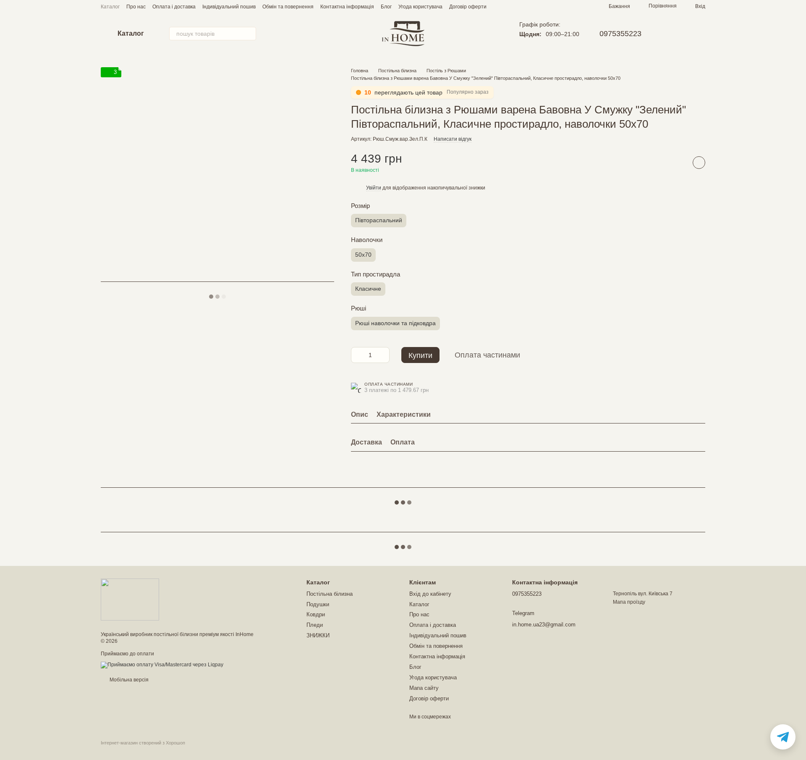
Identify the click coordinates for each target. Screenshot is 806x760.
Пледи (314, 625)
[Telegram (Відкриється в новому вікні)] (680, 33)
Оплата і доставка (174, 7)
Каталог (110, 7)
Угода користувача (420, 7)
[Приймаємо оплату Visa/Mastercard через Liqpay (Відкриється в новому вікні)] (162, 665)
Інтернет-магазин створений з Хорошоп (143, 742)
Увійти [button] (373, 188)
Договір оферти (468, 7)
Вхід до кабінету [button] (430, 594)
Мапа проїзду (629, 602)
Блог (386, 7)
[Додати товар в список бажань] (699, 162)
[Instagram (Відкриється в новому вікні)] (670, 33)
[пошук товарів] (249, 33)
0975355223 (620, 33)
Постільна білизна (329, 594)
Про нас (136, 7)
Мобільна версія (128, 680)
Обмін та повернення (288, 7)
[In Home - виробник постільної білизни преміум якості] (130, 599)
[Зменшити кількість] (357, 355)
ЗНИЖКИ (318, 635)
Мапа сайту (424, 688)
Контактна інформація (347, 7)
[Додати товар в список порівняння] (678, 162)
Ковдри (315, 614)
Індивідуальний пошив (229, 7)
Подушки (317, 604)
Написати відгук (452, 139)
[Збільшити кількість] (383, 355)
